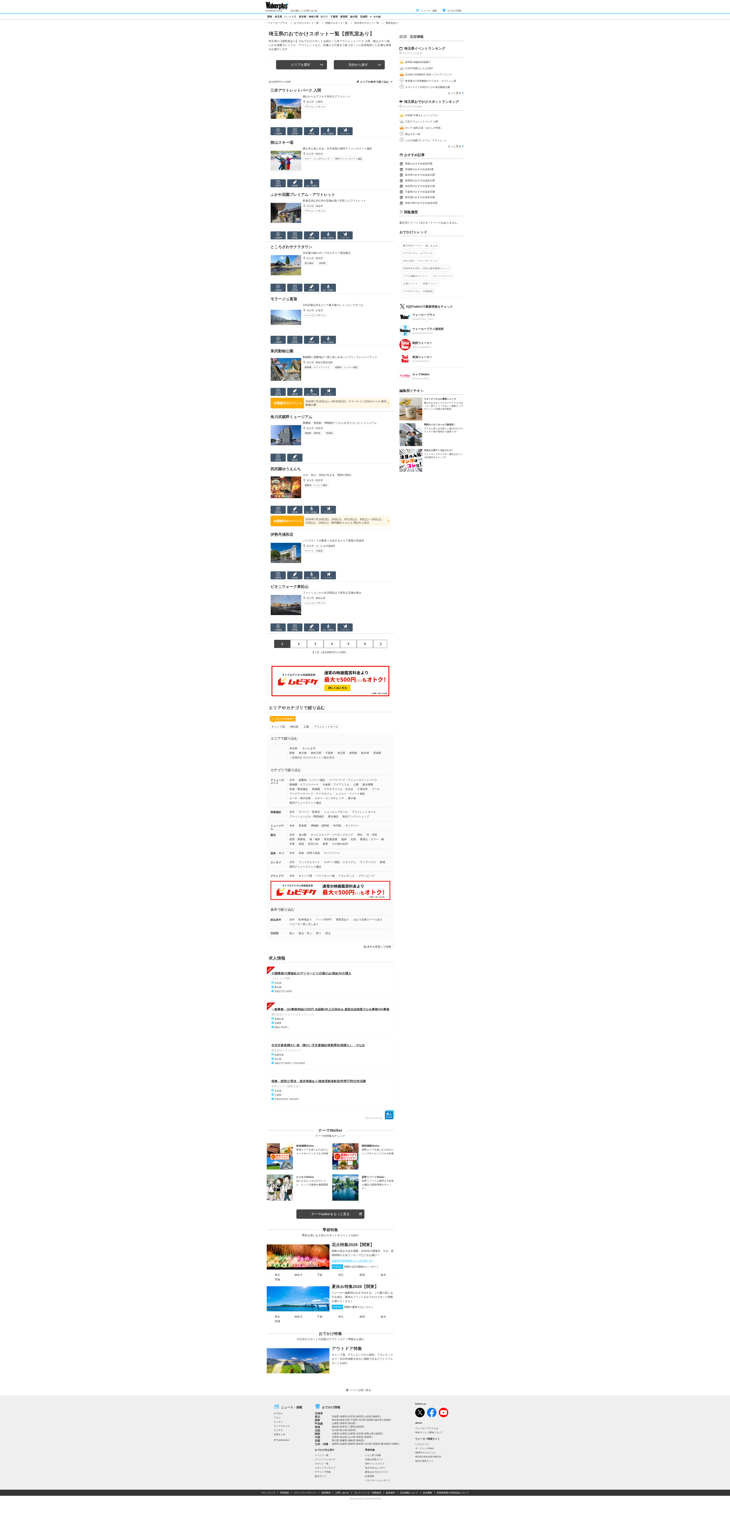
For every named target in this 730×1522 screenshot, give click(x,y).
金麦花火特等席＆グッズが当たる (352, 1260)
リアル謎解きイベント (415, 276)
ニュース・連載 (429, 10)
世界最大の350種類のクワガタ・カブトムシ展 (430, 80)
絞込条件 (276, 919)
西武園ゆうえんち (286, 469)
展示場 (352, 798)
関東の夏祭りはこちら (351, 1306)
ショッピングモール (315, 315)
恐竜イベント (430, 283)
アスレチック (347, 875)
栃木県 (354, 16)
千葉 (319, 1274)
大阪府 (335, 1433)
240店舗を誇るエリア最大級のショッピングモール (333, 304)
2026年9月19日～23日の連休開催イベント (426, 268)
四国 (317, 1440)
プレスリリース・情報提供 (367, 1492)
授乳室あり (342, 919)
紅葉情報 (369, 1476)
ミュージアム (277, 827)
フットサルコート (309, 862)
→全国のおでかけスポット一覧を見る (312, 757)
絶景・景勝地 (297, 839)
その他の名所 (340, 843)
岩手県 (351, 1416)
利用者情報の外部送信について (453, 1492)
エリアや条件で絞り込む (374, 81)
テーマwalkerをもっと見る (330, 1214)
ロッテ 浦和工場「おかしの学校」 (424, 127)
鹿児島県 (385, 1444)
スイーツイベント (442, 276)
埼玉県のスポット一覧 (366, 22)
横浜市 (324, 16)
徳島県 (351, 1440)
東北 (317, 1416)
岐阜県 (343, 1426)
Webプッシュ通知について (429, 1432)
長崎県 (351, 1444)
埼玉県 (278, 16)
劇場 (382, 862)
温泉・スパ (277, 853)
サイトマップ (268, 1492)
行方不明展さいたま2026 (419, 68)
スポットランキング (325, 1467)
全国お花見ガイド (374, 1459)
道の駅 (303, 834)
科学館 (337, 825)
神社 (360, 834)
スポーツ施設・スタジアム (340, 862)
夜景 (325, 843)
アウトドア (277, 875)
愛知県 (335, 1426)
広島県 (335, 1437)
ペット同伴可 (324, 919)
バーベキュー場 (325, 875)
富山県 (343, 1430)
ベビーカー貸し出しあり (304, 924)
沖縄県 (394, 1444)
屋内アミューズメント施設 (348, 158)
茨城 (277, 1279)
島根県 (368, 1437)
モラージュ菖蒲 (284, 299)
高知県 (359, 1440)
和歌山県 (369, 1433)
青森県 (343, 1416)
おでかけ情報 (454, 10)
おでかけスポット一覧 (306, 22)
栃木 (383, 1274)
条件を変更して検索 (379, 946)
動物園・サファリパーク (317, 367)
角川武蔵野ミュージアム (291, 417)
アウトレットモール (315, 106)
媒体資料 (390, 1492)
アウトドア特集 (347, 1348)
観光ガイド (320, 1476)
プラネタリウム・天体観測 (418, 291)
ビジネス (278, 1430)
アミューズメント (277, 781)
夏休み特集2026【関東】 (355, 1286)
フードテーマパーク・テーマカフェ (310, 793)
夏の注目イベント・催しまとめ (420, 245)
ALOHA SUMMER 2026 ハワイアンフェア (428, 74)
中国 (317, 1437)
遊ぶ (292, 933)
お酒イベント (410, 283)
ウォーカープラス (277, 22)
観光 (273, 834)
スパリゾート (332, 852)
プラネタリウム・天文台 (338, 789)
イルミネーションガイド (377, 1480)
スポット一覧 (321, 1463)
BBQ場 (294, 726)
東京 (277, 1274)
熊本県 (359, 1444)
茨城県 (363, 16)
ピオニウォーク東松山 (290, 586)
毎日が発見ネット (424, 1461)
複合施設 (309, 263)
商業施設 (276, 812)
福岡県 (335, 1444)
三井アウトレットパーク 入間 (296, 90)
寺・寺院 (372, 834)
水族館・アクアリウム (336, 784)
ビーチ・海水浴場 (300, 798)
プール (376, 789)
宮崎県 (376, 1444)
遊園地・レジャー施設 (346, 367)
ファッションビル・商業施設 (306, 816)
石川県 (335, 1430)
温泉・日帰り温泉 (309, 852)
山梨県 (335, 1423)
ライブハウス (368, 862)
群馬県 (344, 16)
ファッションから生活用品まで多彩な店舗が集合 (332, 592)
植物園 (316, 789)
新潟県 (351, 1423)
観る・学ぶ (305, 933)
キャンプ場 (278, 726)
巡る (328, 933)
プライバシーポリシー (305, 1492)
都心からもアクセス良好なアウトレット (327, 96)
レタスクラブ (422, 1444)
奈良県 (359, 1433)
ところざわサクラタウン (291, 247)
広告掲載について (409, 1492)
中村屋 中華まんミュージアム (421, 115)
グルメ (277, 1417)
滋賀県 (378, 1433)
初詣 (301, 843)
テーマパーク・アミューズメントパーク (353, 779)
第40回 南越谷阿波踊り (418, 62)
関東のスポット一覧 (336, 22)
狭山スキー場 (282, 142)
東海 (317, 1426)
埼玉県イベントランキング (424, 48)
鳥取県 (359, 1437)
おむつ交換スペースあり (367, 919)
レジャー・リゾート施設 (350, 793)
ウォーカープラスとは (426, 1428)
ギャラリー (352, 825)
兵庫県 (351, 1433)
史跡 (353, 839)
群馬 (362, 1274)
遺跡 (344, 839)
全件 (292, 779)
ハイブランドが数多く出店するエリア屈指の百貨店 (333, 540)
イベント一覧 (321, 1455)
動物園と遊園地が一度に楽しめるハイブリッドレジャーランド (340, 357)
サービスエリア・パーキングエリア (332, 834)
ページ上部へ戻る (360, 1390)
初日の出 (313, 843)
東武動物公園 (282, 351)
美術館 (322, 263)
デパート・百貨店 (314, 550)
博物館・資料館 (313, 433)
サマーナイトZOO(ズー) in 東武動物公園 (427, 87)
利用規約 (284, 1492)
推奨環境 (326, 1492)
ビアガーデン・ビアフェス (418, 253)
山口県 (351, 1437)
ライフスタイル (282, 1426)
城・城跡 (314, 839)
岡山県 (343, 1437)
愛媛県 (343, 1440)
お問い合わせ (342, 1492)
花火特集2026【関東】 (353, 1244)
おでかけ (278, 1413)
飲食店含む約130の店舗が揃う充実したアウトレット (334, 200)
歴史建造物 (330, 839)
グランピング (367, 875)
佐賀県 (343, 1444)
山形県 (368, 1416)
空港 (292, 843)
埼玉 (341, 1274)
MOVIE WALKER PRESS (428, 1456)
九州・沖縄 (321, 1444)
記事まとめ (279, 1434)
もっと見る (454, 93)
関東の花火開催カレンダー (354, 1266)
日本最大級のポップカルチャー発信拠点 (327, 252)
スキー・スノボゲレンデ (317, 158)
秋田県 (359, 1416)
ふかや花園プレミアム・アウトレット (303, 194)
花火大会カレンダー (375, 1467)
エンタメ (276, 862)
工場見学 (362, 789)
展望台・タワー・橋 (372, 839)
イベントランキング (325, 1459)
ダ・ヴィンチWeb (424, 1448)
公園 (306, 726)
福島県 (376, 1416)
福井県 (351, 1430)
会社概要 (427, 1492)
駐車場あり (305, 919)
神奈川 (298, 1274)
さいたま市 (290, 16)
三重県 (351, 1426)
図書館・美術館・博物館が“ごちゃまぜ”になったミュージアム (340, 422)
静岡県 (359, 1426)
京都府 (343, 1433)
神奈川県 (314, 16)
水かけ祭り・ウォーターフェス (420, 260)
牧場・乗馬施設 (298, 789)
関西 (317, 1433)
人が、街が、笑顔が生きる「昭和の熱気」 (328, 474)
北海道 (319, 1413)
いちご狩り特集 (373, 1455)
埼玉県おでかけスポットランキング (431, 102)
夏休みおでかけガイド (376, 1472)
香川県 (335, 1440)
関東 (269, 16)
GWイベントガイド (375, 1463)
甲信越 (319, 1423)
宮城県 (335, 1416)
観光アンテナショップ (356, 816)
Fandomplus (282, 1440)
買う (318, 933)
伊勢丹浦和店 (282, 534)
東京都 (302, 16)
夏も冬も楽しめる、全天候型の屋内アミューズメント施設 (337, 148)
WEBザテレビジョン (425, 1452)
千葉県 (334, 16)
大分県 (368, 1444)
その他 (377, 16)
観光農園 (368, 784)
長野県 (343, 1423)
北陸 (317, 1430)
